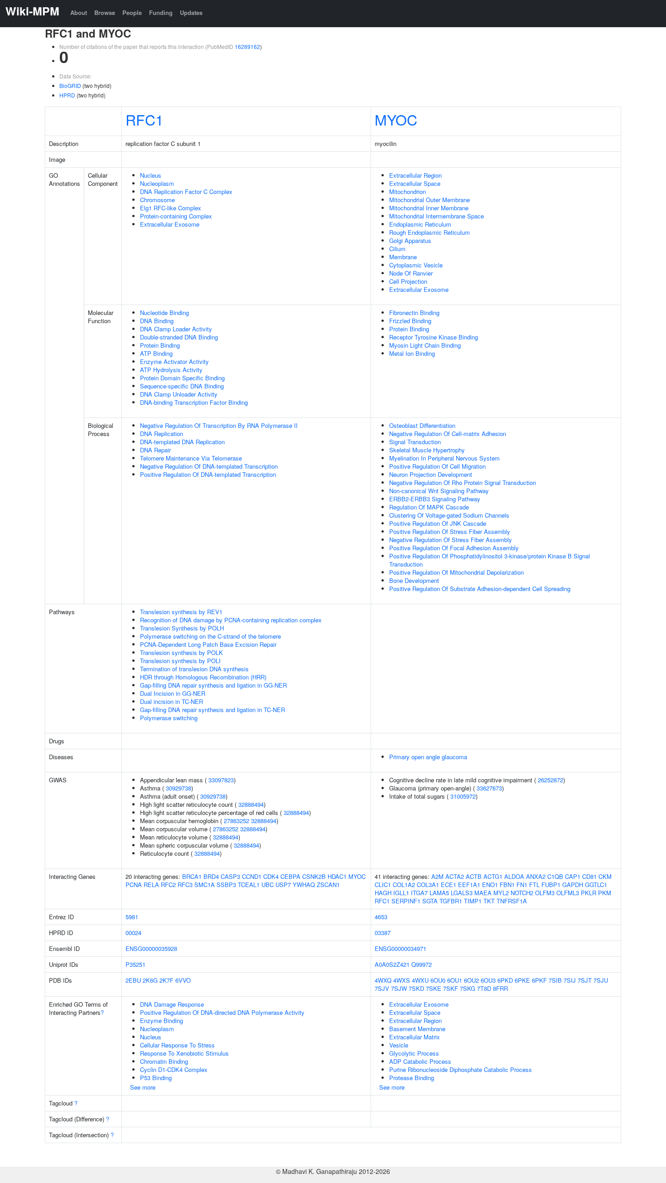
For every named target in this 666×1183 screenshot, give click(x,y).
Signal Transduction (415, 441)
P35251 (135, 964)
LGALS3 (462, 892)
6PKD (505, 980)
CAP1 (572, 876)
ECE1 (448, 884)
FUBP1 (550, 884)
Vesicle (398, 1045)
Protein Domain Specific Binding (182, 377)
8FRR (500, 988)
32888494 (251, 804)
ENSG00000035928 (151, 948)
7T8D (484, 988)
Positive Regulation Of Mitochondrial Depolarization (456, 572)
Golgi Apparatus (410, 240)
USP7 (283, 884)
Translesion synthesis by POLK (181, 652)
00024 (133, 932)
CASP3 (230, 876)
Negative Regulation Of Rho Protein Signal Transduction (462, 482)
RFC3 (185, 884)
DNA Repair (155, 450)
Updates (191, 12)
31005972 (463, 796)
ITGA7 (419, 892)
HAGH (383, 892)
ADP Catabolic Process (420, 1061)
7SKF (450, 988)
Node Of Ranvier (411, 273)
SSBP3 (226, 884)
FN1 (521, 884)
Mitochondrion (407, 191)
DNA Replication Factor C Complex (186, 191)
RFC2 (168, 884)
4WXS (401, 980)
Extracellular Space (414, 183)
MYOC (396, 119)
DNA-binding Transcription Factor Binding (194, 402)
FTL (534, 884)
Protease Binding (411, 1077)
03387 (383, 932)
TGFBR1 (450, 901)
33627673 (489, 788)
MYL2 (501, 892)
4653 (381, 916)
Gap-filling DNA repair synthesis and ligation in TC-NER (212, 709)
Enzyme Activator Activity (174, 361)
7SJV (382, 988)
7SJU (601, 980)
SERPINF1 (405, 901)
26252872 (550, 780)
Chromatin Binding (164, 1061)
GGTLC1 (596, 884)
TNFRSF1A (512, 901)
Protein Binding (160, 345)
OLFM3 (545, 892)
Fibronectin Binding (414, 312)
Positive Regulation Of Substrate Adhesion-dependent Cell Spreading (479, 588)
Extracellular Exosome (169, 224)
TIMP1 (473, 901)
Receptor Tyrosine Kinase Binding (433, 337)
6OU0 (437, 980)
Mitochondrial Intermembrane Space (436, 216)
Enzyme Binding (161, 1020)
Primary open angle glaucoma (428, 756)
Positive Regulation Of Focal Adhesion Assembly (454, 547)
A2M (437, 876)
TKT (489, 901)
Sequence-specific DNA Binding (182, 386)
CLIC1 (383, 884)
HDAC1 (337, 876)
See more (142, 1087)
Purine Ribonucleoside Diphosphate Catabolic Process (460, 1069)
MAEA (483, 892)
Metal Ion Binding (412, 353)
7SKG (467, 988)
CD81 (589, 876)
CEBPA (290, 876)
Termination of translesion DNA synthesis (194, 668)
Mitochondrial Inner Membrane (428, 208)
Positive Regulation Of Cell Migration (437, 466)
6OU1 (454, 980)
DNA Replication (161, 433)
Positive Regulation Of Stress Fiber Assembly (449, 531)
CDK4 (271, 876)
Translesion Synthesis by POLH (182, 628)
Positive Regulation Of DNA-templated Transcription (208, 474)
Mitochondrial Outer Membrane (429, 199)
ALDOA (514, 876)
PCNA (133, 884)
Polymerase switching (169, 717)
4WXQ (383, 980)
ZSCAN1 (328, 884)
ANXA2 (535, 876)
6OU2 (471, 980)
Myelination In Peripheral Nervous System (444, 458)
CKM (605, 876)
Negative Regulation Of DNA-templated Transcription (209, 466)
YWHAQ (304, 884)
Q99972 (421, 964)
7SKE (433, 988)
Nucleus (150, 175)
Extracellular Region (415, 175)
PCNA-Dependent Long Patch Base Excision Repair (208, 644)
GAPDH (572, 884)
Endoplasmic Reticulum (420, 224)
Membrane (403, 256)
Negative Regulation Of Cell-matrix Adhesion (447, 433)
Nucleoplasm (157, 183)
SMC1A (204, 884)
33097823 (221, 780)
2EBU (133, 980)
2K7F (166, 980)
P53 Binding (156, 1077)
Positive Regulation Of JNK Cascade (437, 523)
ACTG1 (492, 876)
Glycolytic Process (414, 1053)
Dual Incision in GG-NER (172, 693)
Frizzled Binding (410, 320)
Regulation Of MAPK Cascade (429, 507)
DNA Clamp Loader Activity (176, 329)
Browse (104, 12)
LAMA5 (439, 892)
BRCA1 (192, 876)
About (78, 12)
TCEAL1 (249, 884)
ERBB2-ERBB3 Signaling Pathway (434, 499)
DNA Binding (157, 320)
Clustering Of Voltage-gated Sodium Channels (449, 515)
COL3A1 (428, 884)
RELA (151, 884)
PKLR (588, 892)
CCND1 (251, 876)
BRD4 (211, 876)
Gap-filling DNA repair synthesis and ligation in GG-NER (213, 685)
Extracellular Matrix (414, 1037)
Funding (161, 12)
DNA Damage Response (172, 1004)
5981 (131, 916)
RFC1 (144, 119)
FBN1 (507, 884)
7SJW (399, 988)
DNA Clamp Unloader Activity (178, 394)
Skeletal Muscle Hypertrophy (427, 450)
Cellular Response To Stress (177, 1045)
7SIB (555, 980)
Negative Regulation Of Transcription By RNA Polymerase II (219, 425)
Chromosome (157, 199)
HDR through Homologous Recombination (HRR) (203, 677)
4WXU (420, 980)
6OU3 (488, 980)
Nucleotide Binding (164, 312)
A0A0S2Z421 (392, 964)
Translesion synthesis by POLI (180, 660)
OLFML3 (567, 892)
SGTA (430, 901)
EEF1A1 (469, 884)
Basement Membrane (417, 1028)
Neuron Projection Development (430, 474)
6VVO (183, 980)
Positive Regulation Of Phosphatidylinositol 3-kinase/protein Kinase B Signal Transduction (489, 560)
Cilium (397, 248)
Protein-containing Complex (176, 216)
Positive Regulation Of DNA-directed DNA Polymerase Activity (222, 1012)
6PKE (522, 980)
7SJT (585, 980)
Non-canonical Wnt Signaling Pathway (439, 490)
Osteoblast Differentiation (422, 425)
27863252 (236, 820)
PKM (604, 892)
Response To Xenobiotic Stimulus (184, 1053)
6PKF (539, 980)
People (132, 12)
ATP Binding (156, 353)
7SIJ (570, 980)
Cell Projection (408, 281)
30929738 (178, 788)
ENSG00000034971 (400, 948)
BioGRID (70, 85)
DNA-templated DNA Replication (182, 441)
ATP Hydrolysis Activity (171, 369)
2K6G (150, 980)
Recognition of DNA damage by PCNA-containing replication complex (231, 620)
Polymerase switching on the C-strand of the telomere (210, 636)
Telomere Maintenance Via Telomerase (191, 458)
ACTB (474, 876)
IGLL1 (401, 892)
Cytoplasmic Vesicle (416, 265)
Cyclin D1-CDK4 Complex (174, 1069)
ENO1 (490, 884)
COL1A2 (404, 884)
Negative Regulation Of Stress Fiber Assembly (450, 539)
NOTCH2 (522, 892)
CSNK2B (314, 876)
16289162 (247, 46)
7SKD (416, 988)
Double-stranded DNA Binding (179, 337)
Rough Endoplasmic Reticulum (429, 232)
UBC (267, 884)
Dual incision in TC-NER (171, 701)
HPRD (67, 95)
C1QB (555, 876)
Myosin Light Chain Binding (425, 345)
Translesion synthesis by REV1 (181, 611)
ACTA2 (454, 876)
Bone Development (414, 580)
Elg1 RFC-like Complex (170, 208)
